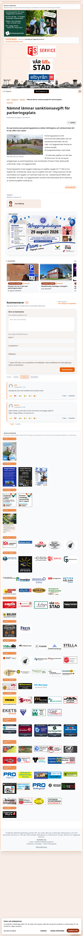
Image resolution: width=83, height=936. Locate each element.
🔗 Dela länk (71, 396)
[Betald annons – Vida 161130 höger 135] (25, 700)
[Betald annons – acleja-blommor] (41, 605)
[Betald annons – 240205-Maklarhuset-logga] (25, 645)
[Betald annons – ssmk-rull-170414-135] (68, 760)
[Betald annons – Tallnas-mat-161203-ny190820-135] (70, 545)
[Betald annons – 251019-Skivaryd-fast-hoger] (68, 786)
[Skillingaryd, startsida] (41, 91)
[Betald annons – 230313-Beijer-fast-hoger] (9, 615)
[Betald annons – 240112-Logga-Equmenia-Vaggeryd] (54, 659)
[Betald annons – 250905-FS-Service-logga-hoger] (41, 51)
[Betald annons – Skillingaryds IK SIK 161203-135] (9, 760)
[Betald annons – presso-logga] (9, 701)
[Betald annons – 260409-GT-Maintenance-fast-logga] (70, 559)
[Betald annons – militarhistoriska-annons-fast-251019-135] (25, 775)
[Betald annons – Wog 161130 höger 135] (23, 712)
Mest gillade (34, 377)
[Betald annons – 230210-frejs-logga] (25, 629)
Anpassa (43, 931)
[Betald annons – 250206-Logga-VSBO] (9, 646)
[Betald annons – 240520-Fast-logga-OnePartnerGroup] (54, 647)
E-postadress (13, 346)
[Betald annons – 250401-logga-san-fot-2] (25, 564)
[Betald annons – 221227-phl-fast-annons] (54, 579)
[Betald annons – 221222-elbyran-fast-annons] (41, 78)
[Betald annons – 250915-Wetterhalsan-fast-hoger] (68, 580)
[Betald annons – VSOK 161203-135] (25, 749)
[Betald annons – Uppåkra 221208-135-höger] (9, 711)
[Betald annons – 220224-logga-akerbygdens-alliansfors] (23, 672)
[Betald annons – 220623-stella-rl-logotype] (70, 646)
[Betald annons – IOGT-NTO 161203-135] (54, 775)
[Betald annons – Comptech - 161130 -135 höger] (54, 712)
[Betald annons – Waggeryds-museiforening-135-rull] (41, 775)
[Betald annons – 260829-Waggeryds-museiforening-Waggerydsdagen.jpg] (9, 476)
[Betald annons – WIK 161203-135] (23, 760)
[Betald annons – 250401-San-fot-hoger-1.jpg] (9, 591)
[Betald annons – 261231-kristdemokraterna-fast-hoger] (70, 729)
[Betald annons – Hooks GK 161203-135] (9, 749)
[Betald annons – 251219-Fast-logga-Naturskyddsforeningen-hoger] (70, 774)
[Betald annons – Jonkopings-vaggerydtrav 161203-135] (70, 749)
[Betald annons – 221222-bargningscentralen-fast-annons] (9, 686)
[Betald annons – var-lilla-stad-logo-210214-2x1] (41, 64)
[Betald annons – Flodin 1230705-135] (41, 646)
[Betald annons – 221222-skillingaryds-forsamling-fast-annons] (9, 658)
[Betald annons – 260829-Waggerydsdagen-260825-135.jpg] (41, 476)
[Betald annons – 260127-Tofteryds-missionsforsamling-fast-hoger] (54, 672)
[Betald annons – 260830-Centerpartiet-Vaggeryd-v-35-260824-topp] (41, 23)
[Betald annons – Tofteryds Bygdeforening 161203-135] (54, 801)
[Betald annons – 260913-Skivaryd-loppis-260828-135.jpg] (25, 477)
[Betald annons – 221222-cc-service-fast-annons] (41, 685)
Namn (11, 337)
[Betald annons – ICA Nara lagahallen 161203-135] (9, 544)
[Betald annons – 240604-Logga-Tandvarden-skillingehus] (9, 578)
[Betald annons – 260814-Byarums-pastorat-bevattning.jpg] (9, 523)
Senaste (16, 377)
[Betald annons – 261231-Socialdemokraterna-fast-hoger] (25, 729)
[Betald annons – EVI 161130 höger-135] (41, 700)
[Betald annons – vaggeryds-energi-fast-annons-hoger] (9, 814)
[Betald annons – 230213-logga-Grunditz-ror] (39, 580)
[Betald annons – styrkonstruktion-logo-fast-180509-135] (54, 700)
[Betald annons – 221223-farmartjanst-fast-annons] (23, 579)
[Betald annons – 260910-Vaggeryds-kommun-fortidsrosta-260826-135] (9, 500)
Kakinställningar (41, 847)
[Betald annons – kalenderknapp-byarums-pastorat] (68, 672)
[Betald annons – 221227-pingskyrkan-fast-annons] (9, 672)
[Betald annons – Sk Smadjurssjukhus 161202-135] (54, 591)
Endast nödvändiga (57, 931)
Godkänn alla (73, 931)
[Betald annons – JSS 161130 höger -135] (70, 700)
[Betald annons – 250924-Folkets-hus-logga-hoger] (9, 631)
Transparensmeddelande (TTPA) (14, 41)
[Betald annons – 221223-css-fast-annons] (41, 558)
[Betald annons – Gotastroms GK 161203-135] (54, 760)
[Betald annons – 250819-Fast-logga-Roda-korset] (25, 604)
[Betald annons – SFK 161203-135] (41, 749)
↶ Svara (64, 396)
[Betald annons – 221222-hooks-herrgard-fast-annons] (54, 545)
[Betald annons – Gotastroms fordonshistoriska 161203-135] (39, 801)
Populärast (25, 377)
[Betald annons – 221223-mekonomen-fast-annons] (25, 686)
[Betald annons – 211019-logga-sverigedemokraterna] (9, 728)
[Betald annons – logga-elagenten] (9, 604)
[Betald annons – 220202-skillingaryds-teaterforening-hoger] (9, 788)
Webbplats (12, 354)
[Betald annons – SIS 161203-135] (39, 760)
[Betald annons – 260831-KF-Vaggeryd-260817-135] (25, 500)
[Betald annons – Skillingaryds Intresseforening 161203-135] (25, 801)
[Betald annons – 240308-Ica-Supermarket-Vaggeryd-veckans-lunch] (41, 545)
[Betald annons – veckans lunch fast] (25, 542)
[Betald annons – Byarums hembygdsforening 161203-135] (9, 801)
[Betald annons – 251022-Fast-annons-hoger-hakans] (39, 590)
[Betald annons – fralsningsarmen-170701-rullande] (70, 660)
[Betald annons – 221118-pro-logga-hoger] (9, 775)
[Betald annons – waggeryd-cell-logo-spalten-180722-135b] (39, 712)
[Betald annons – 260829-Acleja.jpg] (9, 451)
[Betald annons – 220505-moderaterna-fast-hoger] (41, 729)
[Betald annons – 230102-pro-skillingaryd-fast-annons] (39, 786)
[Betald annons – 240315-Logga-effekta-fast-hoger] (9, 558)
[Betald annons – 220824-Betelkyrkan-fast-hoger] (41, 659)
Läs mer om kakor (10, 931)
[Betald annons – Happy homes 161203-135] (70, 604)
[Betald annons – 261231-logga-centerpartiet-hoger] (54, 729)
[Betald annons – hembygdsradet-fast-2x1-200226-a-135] (23, 786)
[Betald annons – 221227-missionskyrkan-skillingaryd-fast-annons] (39, 671)
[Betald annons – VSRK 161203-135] (54, 749)
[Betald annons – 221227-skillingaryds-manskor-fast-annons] (54, 785)
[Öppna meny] (79, 91)
